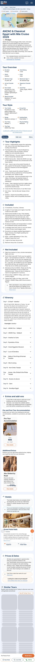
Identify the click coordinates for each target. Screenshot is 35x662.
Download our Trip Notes (13, 59)
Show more (12, 290)
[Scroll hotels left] (3, 531)
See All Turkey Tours (25, 593)
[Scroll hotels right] (32, 531)
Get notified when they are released (17, 580)
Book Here (28, 656)
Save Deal (7, 659)
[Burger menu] (31, 3)
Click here (9, 575)
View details (10, 445)
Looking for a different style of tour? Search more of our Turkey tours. (17, 131)
